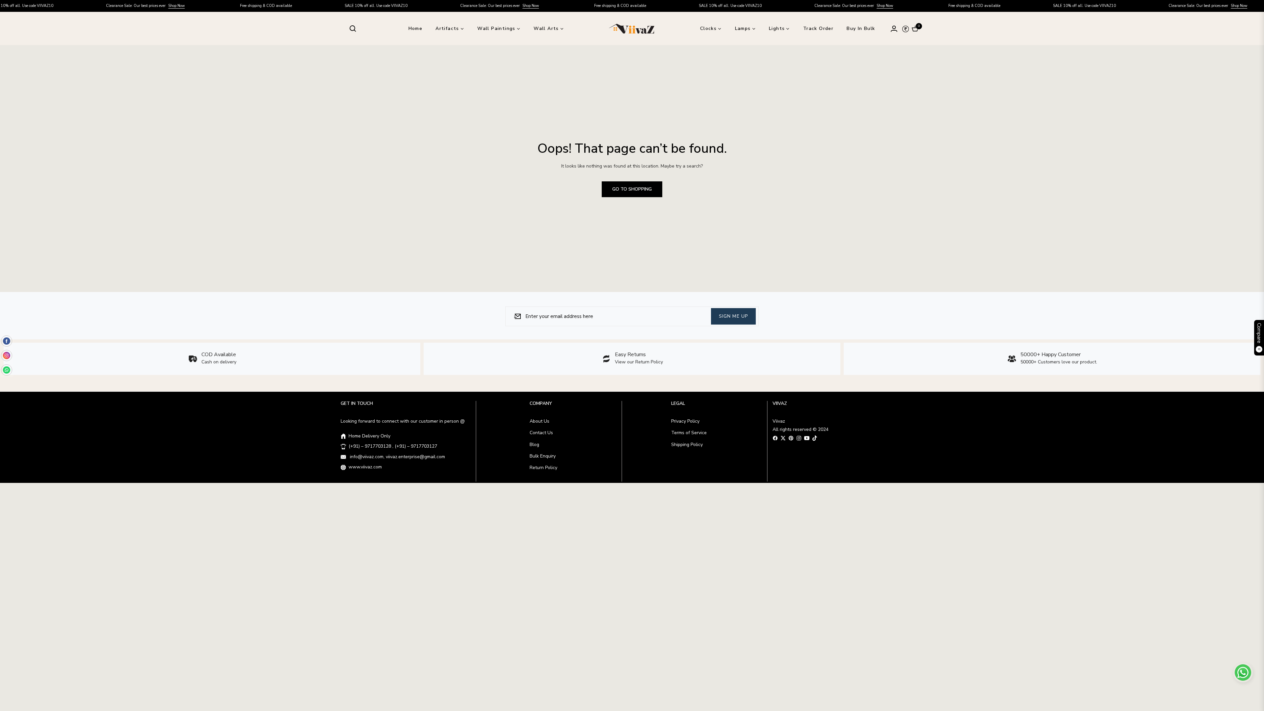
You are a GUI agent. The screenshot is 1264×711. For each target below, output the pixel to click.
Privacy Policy (685, 421)
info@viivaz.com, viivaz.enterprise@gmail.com (397, 457)
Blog (534, 444)
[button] (353, 28)
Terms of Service (689, 433)
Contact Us (541, 433)
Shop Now (142, 5)
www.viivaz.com (365, 467)
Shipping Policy (687, 444)
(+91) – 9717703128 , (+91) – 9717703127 (393, 446)
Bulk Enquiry (543, 456)
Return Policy (543, 467)
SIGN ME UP (733, 316)
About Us (539, 421)
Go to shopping (632, 189)
